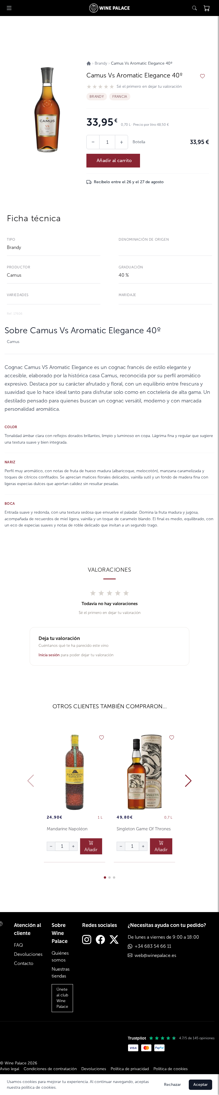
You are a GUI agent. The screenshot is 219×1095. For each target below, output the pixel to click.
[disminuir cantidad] (51, 846)
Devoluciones (28, 954)
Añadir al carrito (114, 160)
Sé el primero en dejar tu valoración (149, 87)
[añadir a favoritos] (202, 76)
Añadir (91, 849)
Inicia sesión (49, 655)
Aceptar (200, 1084)
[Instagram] (86, 940)
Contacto (23, 963)
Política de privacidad (130, 1069)
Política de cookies (170, 1069)
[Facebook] (100, 940)
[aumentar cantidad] (73, 846)
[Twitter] (114, 940)
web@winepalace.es (155, 955)
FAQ (18, 945)
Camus (14, 275)
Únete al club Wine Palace (62, 998)
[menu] (9, 8)
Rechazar (172, 1084)
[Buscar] (194, 8)
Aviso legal (9, 1069)
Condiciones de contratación (50, 1069)
